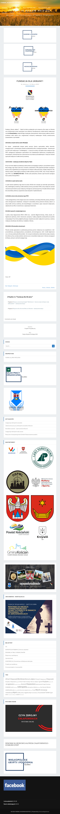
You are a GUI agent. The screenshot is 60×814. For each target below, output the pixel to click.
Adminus (25, 84)
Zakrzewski (22, 694)
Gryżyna (45, 681)
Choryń (37, 679)
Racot (38, 690)
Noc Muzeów (43, 687)
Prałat (33, 690)
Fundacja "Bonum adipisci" (32, 681)
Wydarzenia (18, 7)
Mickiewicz (15, 687)
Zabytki (11, 7)
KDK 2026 (4, 12)
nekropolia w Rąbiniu (32, 687)
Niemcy (39, 687)
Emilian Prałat (22, 681)
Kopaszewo (31, 684)
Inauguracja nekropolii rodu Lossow (14, 431)
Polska (16, 690)
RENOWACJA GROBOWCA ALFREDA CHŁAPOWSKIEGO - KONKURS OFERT (27, 744)
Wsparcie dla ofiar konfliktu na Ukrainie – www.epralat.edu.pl (28, 308)
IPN (52, 681)
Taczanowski (41, 692)
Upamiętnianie (9, 658)
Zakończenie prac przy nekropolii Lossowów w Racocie (19, 425)
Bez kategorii (8, 286)
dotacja (17, 681)
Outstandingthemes (44, 811)
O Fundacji (4, 7)
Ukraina (48, 287)
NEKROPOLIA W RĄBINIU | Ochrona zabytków (16, 649)
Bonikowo (21, 679)
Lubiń (12, 687)
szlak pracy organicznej (24, 692)
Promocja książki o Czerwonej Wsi (13, 667)
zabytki (18, 694)
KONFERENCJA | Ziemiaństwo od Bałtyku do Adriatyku (18, 661)
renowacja (43, 690)
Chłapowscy (43, 679)
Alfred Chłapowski (11, 679)
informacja (15, 286)
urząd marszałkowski (12, 694)
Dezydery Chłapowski (10, 681)
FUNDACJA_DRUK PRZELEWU (12, 357)
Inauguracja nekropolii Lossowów (13, 423)
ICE (6, 646)
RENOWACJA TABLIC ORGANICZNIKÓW (15, 652)
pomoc (44, 287)
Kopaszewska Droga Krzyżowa (42, 684)
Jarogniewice (9, 684)
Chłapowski (50, 679)
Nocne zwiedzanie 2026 (44, 7)
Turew (47, 692)
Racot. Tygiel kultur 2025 (29, 7)
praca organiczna (26, 690)
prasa (31, 690)
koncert (23, 684)
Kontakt (18, 12)
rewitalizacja (9, 692)
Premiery (12, 12)
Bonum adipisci (30, 679)
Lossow (7, 687)
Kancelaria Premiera (17, 684)
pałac (13, 690)
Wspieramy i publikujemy (11, 655)
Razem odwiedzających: (10, 804)
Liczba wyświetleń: (8, 801)
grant (40, 681)
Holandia (50, 681)
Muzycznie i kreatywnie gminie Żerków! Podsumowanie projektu (21, 434)
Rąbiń (15, 692)
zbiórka (53, 287)
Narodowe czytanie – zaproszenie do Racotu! (16, 428)
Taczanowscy (34, 692)
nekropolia (22, 686)
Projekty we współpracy (11, 664)
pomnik (19, 690)
